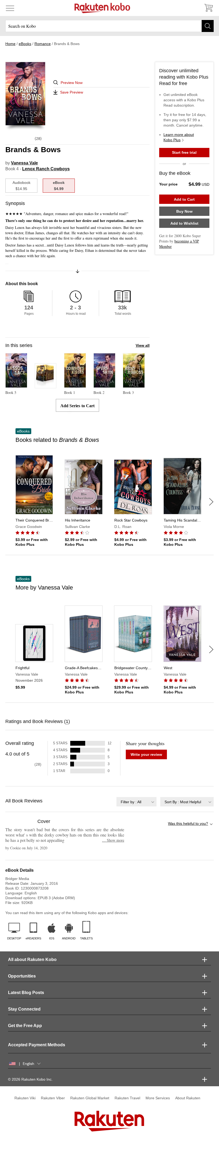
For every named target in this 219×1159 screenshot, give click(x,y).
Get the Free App (25, 1025)
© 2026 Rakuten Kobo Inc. (30, 1079)
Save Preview (71, 92)
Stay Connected (24, 1009)
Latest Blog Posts (26, 992)
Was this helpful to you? (188, 823)
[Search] (208, 26)
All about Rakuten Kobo (32, 959)
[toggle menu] (10, 8)
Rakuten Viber (53, 1098)
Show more (113, 840)
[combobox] (136, 801)
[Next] (211, 502)
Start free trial (184, 152)
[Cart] (208, 8)
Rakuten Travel (127, 1098)
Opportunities (22, 976)
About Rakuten (187, 1098)
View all (143, 345)
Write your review (146, 754)
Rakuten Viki (25, 1098)
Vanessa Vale (24, 163)
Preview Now (72, 82)
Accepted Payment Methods (36, 1045)
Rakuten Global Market (89, 1098)
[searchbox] (109, 26)
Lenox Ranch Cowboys (46, 169)
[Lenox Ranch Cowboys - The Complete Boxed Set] (45, 385)
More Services (158, 1098)
